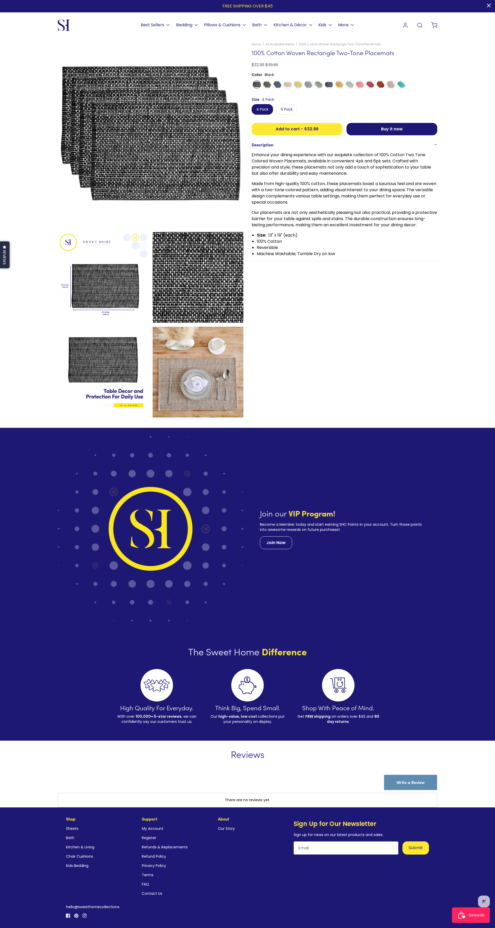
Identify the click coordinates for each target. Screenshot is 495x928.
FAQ (145, 884)
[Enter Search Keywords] (420, 25)
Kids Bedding (77, 865)
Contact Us (152, 893)
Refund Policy (154, 856)
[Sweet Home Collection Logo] (64, 25)
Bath (70, 837)
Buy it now (392, 129)
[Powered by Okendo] (81, 787)
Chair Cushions (79, 856)
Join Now (276, 543)
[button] (5, 254)
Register (149, 837)
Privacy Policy (154, 865)
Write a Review (411, 782)
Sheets (72, 828)
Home (256, 44)
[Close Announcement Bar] (489, 5)
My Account (152, 828)
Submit (416, 848)
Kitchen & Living (80, 847)
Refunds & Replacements (165, 847)
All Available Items (280, 44)
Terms (147, 874)
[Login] (405, 25)
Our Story (226, 828)
